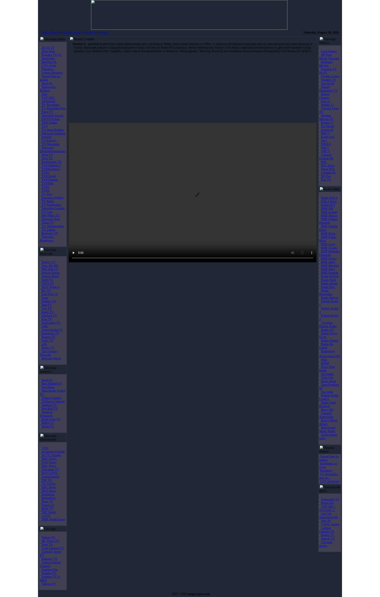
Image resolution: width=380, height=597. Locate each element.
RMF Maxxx (329, 215)
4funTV (47, 305)
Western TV (328, 79)
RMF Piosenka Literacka (329, 253)
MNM (325, 363)
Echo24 (46, 137)
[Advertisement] (187, 88)
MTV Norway (51, 287)
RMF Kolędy (329, 212)
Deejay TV (49, 262)
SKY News (49, 491)
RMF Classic (329, 247)
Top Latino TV (51, 322)
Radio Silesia (329, 283)
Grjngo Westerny (52, 72)
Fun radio (327, 392)
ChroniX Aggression (326, 415)
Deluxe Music (50, 276)
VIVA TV (48, 283)
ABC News (48, 487)
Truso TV (48, 222)
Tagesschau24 (50, 476)
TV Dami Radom (53, 129)
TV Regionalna (51, 204)
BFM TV (47, 508)
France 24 (48, 505)
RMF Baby (328, 262)
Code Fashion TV (53, 548)
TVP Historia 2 (51, 165)
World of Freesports (46, 413)
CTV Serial (49, 65)
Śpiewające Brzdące (48, 88)
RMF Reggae (329, 272)
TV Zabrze (48, 229)
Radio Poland (329, 340)
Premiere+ (48, 69)
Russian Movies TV (326, 117)
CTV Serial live (330, 481)
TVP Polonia (50, 179)
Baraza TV (48, 337)
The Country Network (49, 353)
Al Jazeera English (53, 451)
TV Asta (47, 212)
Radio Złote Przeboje (327, 404)
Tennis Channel (51, 398)
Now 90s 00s (50, 265)
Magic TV (48, 347)
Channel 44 (328, 172)
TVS (45, 126)
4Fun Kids (48, 51)
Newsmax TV (50, 469)
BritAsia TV (49, 315)
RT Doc (326, 176)
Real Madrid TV (52, 383)
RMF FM (327, 208)
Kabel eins (327, 137)
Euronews (48, 494)
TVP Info (47, 183)
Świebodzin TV (52, 162)
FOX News (49, 462)
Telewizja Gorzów (53, 208)
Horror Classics (324, 95)
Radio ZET (328, 205)
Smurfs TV (328, 538)
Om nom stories (325, 543)
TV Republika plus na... (328, 475)
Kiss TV (47, 319)
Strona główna (50, 32)
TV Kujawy (49, 140)
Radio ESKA (329, 197)
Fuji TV (326, 179)
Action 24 (327, 129)
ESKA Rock (329, 201)
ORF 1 (325, 151)
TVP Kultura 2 (51, 169)
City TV (47, 308)
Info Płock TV (51, 215)
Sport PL (47, 83)
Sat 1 (324, 140)
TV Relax (48, 201)
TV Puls (47, 194)
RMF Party (328, 269)
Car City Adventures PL (328, 515)
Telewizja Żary (51, 219)
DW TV (47, 480)
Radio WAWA (330, 276)
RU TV (46, 290)
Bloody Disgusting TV (328, 88)
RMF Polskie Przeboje (328, 221)
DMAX (326, 144)
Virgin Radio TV (52, 330)
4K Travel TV (50, 541)
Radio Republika (325, 292)
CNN (45, 448)
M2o (324, 359)
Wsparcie (89, 32)
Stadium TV (49, 405)
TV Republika (51, 104)
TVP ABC (48, 97)
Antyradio (327, 374)
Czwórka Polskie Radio (328, 324)
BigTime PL (49, 62)
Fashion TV (49, 573)
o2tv (44, 344)
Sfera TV (47, 112)
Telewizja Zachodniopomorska (53, 149)
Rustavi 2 (327, 122)
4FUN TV (48, 47)
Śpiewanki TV (330, 499)
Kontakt (103, 32)
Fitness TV (48, 537)
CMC (45, 326)
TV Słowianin (50, 144)
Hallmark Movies (326, 63)
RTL (324, 162)
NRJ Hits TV (50, 269)
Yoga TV (47, 544)
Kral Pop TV (50, 294)
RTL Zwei (327, 165)
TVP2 (45, 190)
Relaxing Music (51, 358)
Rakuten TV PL (52, 55)
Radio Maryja (329, 297)
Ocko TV (48, 340)
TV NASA (49, 483)
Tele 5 (325, 147)
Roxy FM (327, 409)
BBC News (49, 466)
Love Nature (329, 51)
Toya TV (47, 158)
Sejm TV (47, 154)
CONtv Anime (330, 524)
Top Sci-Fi (327, 83)
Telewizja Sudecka (53, 133)
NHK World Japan (53, 519)
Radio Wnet (328, 381)
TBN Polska (49, 122)
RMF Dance (329, 258)
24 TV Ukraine (51, 455)
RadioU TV (49, 301)
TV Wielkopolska (53, 226)
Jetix (44, 94)
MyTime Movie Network (329, 56)
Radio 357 (327, 330)
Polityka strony (71, 32)
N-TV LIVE (49, 473)
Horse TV (48, 426)
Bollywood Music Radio (327, 429)
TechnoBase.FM (329, 356)
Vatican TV (49, 584)
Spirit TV (47, 280)
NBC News (49, 458)
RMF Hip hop (330, 265)
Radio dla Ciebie (326, 345)
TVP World (49, 176)
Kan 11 (325, 101)
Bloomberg (49, 498)
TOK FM (327, 377)
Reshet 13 (327, 104)
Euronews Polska (52, 197)
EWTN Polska (51, 119)
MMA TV (48, 423)
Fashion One (50, 569)
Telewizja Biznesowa (47, 238)
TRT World (49, 512)
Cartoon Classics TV (326, 529)
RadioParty (328, 351)
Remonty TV (50, 233)
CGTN (46, 515)
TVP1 (45, 187)
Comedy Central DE (326, 156)
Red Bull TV (50, 408)
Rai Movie (327, 126)
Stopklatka (48, 58)
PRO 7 (325, 133)
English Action (330, 76)
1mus (45, 297)
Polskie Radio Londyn (328, 397)
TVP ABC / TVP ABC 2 (327, 508)
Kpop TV (48, 312)
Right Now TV (51, 419)
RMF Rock (328, 233)
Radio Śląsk (328, 280)
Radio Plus (328, 287)
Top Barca (48, 387)
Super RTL (328, 169)
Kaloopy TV (50, 559)
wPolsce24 (48, 101)
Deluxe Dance (51, 272)
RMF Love (328, 244)
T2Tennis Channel (53, 401)
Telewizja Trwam (52, 115)
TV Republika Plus (54, 108)
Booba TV (327, 535)
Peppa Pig (327, 503)
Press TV (47, 501)
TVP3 (45, 172)
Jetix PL (326, 520)
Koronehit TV (50, 333)
